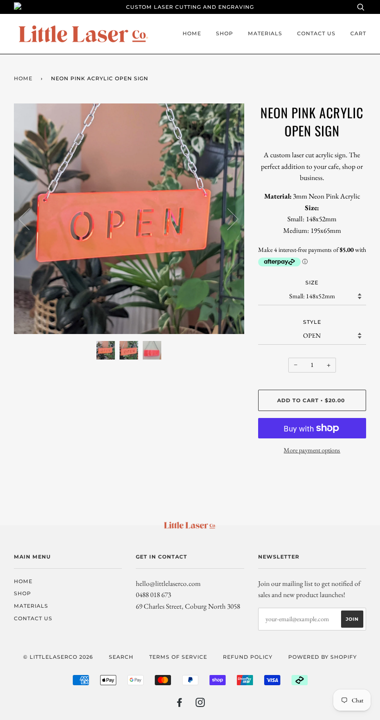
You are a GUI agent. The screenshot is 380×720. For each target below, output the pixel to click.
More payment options (312, 450)
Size (311, 282)
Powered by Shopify (322, 657)
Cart (358, 33)
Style (312, 322)
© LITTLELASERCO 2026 (58, 657)
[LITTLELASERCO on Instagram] (200, 704)
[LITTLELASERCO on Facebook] (179, 704)
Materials (265, 33)
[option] (129, 218)
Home (192, 33)
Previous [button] (29, 218)
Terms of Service (178, 657)
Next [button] (227, 218)
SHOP (224, 33)
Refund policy (247, 657)
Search (121, 657)
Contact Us (316, 33)
